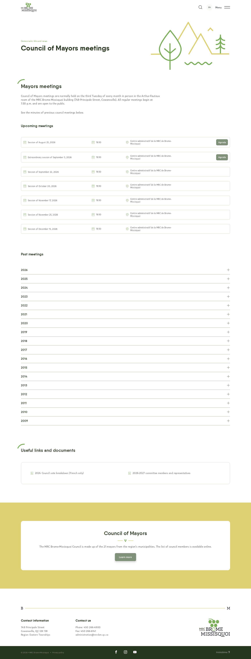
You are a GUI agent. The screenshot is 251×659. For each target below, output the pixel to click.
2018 (24, 341)
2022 (24, 305)
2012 (24, 394)
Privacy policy (58, 652)
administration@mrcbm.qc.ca (92, 634)
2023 (24, 296)
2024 (24, 287)
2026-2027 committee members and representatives (161, 472)
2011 (24, 403)
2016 (24, 358)
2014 (24, 376)
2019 (24, 332)
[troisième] (223, 652)
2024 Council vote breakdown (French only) (59, 472)
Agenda (222, 142)
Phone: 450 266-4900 (88, 627)
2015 (24, 367)
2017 (24, 350)
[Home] (29, 7)
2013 (24, 385)
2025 (24, 279)
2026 (24, 270)
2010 (24, 412)
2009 (24, 421)
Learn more (125, 557)
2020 (24, 323)
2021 (24, 314)
